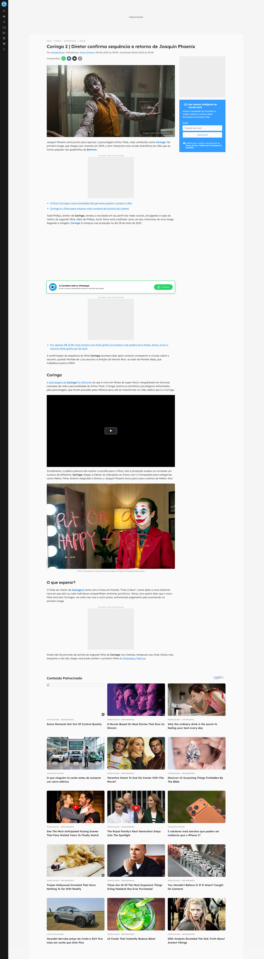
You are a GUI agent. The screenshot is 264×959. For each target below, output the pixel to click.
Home (49, 41)
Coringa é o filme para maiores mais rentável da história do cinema (89, 208)
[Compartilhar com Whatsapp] (63, 58)
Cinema (82, 41)
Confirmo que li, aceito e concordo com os (203, 145)
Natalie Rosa (57, 52)
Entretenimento (70, 41)
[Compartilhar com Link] (80, 58)
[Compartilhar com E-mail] (74, 58)
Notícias (58, 41)
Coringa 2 (76, 223)
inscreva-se (202, 135)
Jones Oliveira (86, 52)
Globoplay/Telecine (134, 658)
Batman (92, 149)
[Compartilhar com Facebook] (69, 58)
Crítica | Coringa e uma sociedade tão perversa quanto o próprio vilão (91, 203)
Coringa (161, 142)
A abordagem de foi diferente (69, 382)
